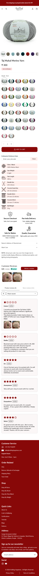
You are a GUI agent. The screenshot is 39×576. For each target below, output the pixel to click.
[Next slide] (37, 3)
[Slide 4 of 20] (18, 54)
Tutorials (4, 520)
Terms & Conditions (29, 573)
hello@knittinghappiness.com (13, 450)
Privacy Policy (10, 573)
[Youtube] (6, 564)
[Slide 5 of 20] (23, 54)
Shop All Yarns (6, 487)
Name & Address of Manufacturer (12, 243)
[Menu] (2, 9)
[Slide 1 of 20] (3, 54)
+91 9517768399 (10, 447)
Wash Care (5, 247)
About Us (4, 510)
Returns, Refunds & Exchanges (10, 470)
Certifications (5, 516)
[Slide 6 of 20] (28, 54)
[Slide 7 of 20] (33, 54)
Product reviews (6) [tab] (10, 288)
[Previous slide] (2, 3)
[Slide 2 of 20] (8, 54)
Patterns (4, 526)
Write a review (29, 268)
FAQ (3, 467)
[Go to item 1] (7, 277)
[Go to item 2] (17, 277)
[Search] (6, 9)
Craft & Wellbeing (7, 513)
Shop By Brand (6, 491)
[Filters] (3, 293)
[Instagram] (3, 564)
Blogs (3, 523)
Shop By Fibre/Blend (8, 494)
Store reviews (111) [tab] (28, 288)
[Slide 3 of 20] (13, 54)
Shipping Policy (6, 473)
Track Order (5, 477)
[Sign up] (35, 555)
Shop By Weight (6, 497)
